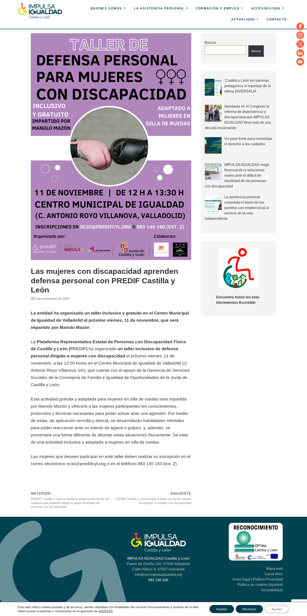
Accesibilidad (265, 8)
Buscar (210, 42)
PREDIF (78, 348)
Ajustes (276, 609)
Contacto (277, 19)
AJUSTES (106, 611)
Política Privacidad (268, 579)
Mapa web (274, 568)
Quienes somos (106, 8)
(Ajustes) (276, 585)
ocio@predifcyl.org (86, 463)
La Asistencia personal (159, 8)
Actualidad (243, 19)
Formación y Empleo (217, 8)
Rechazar (249, 609)
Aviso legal (241, 579)
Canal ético (274, 574)
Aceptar (221, 609)
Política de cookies (253, 585)
